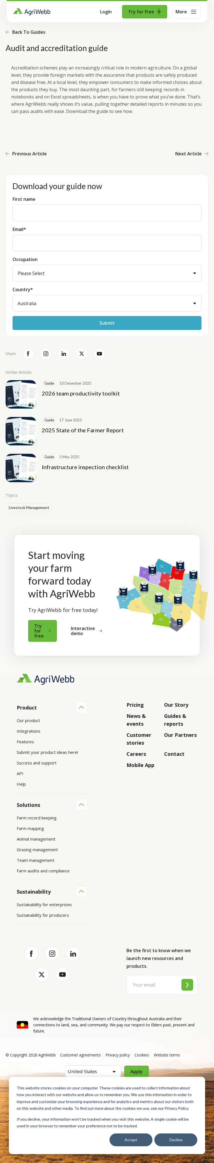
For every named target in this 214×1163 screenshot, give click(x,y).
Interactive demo (83, 630)
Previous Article (29, 154)
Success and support (37, 763)
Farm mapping (30, 828)
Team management (35, 860)
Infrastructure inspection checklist (85, 467)
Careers (136, 754)
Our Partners (180, 735)
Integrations (28, 731)
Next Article (188, 154)
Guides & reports (175, 720)
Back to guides (28, 32)
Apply (136, 1071)
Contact (174, 754)
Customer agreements (80, 1055)
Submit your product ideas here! (47, 752)
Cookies (142, 1055)
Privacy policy (118, 1055)
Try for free (141, 12)
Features (25, 741)
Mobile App (140, 765)
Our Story (176, 704)
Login (106, 12)
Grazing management (37, 849)
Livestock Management (29, 508)
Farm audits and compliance (43, 871)
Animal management (36, 839)
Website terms (167, 1055)
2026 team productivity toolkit (81, 393)
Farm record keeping (37, 818)
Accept (131, 1139)
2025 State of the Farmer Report (83, 430)
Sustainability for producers (43, 915)
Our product (28, 720)
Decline (176, 1139)
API (20, 773)
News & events (136, 720)
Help (21, 784)
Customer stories (139, 739)
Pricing (135, 704)
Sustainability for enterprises (44, 904)
